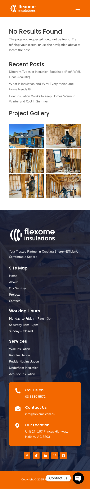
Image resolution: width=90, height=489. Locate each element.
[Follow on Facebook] (27, 455)
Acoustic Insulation (22, 374)
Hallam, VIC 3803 (37, 437)
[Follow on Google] (63, 455)
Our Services (18, 288)
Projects (14, 294)
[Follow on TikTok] (36, 455)
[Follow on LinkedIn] (45, 455)
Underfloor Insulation (24, 368)
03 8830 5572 (35, 397)
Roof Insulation (19, 355)
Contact (14, 301)
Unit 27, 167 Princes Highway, (46, 431)
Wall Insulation (19, 349)
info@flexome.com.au (40, 414)
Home (13, 276)
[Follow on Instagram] (54, 455)
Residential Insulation (24, 361)
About (13, 282)
